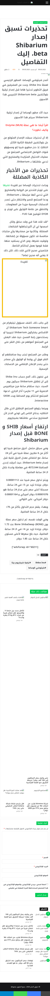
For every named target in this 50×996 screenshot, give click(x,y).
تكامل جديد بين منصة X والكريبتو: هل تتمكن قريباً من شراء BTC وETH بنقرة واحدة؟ (13, 614)
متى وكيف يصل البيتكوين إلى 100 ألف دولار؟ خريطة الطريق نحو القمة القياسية (37, 780)
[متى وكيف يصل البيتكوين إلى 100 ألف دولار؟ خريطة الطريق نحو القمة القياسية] (37, 686)
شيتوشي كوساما (36, 568)
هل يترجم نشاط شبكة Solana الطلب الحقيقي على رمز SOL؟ (14, 806)
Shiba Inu (40, 563)
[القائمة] (47, 3)
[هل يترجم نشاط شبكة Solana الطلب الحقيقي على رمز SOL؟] (13, 795)
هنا (38, 555)
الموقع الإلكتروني (41, 875)
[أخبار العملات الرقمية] (25, 3)
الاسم (45, 857)
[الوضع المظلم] (7, 3)
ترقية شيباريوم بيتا (20, 563)
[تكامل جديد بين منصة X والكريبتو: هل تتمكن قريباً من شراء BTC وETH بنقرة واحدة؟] (13, 602)
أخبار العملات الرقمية (40, 22)
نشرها (6, 185)
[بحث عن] (3, 3)
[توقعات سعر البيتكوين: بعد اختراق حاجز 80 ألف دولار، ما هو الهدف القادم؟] (41, 963)
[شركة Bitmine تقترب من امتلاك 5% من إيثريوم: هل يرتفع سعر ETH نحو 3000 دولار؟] (37, 795)
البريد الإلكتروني (41, 866)
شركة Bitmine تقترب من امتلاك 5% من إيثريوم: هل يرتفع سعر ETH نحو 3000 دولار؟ (37, 807)
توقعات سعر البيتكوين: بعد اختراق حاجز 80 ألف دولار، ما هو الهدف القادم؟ (19, 963)
